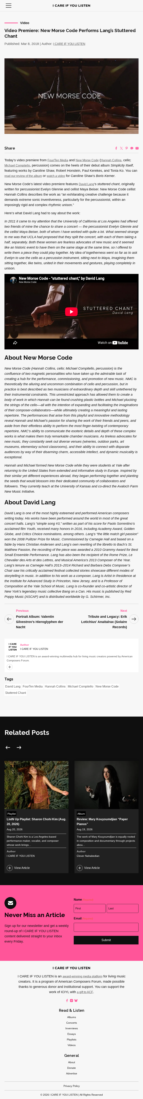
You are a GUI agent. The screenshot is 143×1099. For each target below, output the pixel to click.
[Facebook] (116, 148)
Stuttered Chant (15, 692)
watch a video (56, 176)
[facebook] (67, 1000)
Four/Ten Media (57, 160)
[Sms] (131, 148)
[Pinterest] (126, 148)
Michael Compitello (17, 165)
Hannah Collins (111, 160)
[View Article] (36, 817)
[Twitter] (121, 148)
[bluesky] (75, 1000)
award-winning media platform (82, 976)
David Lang (86, 184)
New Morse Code (87, 160)
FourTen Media (33, 686)
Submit (106, 940)
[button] (8, 5)
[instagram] (71, 1000)
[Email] (137, 148)
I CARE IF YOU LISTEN (69, 43)
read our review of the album (23, 176)
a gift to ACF (85, 992)
